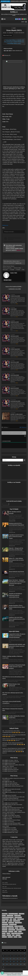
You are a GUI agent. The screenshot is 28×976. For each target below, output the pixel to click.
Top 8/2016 (9, 818)
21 (17, 961)
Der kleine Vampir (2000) (15, 349)
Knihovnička (4, 922)
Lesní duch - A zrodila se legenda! (16, 414)
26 (10, 964)
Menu (4, 19)
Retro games (4, 931)
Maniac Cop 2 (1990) (12, 829)
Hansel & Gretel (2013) (14, 388)
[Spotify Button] (24, 19)
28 (17, 964)
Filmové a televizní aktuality (7, 917)
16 (24, 958)
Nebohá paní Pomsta (12, 771)
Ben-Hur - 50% (11, 781)
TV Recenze (9, 935)
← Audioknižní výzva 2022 (14, 289)
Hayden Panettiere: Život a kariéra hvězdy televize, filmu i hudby (17, 607)
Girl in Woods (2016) (13, 803)
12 (10, 958)
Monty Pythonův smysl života (16, 571)
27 (13, 964)
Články (20, 937)
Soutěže (19, 931)
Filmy (11, 919)
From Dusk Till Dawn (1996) (13, 823)
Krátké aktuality (18, 922)
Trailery (3, 935)
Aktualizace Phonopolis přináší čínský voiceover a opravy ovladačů (17, 666)
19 (10, 961)
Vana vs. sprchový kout (12, 830)
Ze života (15, 937)
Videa (13, 935)
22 (20, 961)
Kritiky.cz (14, 12)
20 (14, 961)
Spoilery (8, 933)
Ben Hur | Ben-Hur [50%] (13, 784)
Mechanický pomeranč (13, 769)
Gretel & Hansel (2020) (14, 375)
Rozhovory (11, 931)
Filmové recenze (5, 919)
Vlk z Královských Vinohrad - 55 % (16, 807)
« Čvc (3, 969)
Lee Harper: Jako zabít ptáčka (14, 817)
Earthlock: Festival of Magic (13, 820)
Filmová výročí (17, 915)
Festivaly (4, 915)
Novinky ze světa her (19, 926)
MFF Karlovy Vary (12, 924)
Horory (14, 28)
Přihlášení (23, 427)
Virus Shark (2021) (14, 30)
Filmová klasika (10, 915)
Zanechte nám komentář (19, 32)
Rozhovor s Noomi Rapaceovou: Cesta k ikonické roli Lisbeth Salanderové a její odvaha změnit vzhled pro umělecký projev (13, 750)
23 (24, 961)
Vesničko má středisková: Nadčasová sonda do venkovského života (15, 595)
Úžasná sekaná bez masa (14, 809)
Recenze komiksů (12, 930)
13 (13, 958)
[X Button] (16, 19)
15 (20, 958)
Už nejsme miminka (12, 783)
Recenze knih (4, 930)
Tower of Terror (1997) (14, 362)
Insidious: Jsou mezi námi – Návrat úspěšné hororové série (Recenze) (17, 619)
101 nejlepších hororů (13, 913)
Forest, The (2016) (12, 795)
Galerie (14, 919)
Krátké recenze (5, 924)
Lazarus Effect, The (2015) (14, 815)
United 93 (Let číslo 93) (13, 761)
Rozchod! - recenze (12, 768)
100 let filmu (4, 913)
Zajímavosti (18, 935)
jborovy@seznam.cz (13, 898)
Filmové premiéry (18, 917)
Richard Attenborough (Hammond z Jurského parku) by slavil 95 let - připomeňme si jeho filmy (13, 858)
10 (3, 958)
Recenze (16, 928)
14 (17, 958)
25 (7, 964)
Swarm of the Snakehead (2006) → (14, 286)
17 (3, 961)
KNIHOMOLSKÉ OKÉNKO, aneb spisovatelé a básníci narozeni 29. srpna (17, 646)
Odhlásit (8, 873)
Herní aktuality (20, 919)
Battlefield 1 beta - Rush (12, 832)
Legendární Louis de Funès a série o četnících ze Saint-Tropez (16, 536)
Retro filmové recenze (20, 930)
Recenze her (21, 928)
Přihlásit (4, 873)
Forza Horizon (10, 821)
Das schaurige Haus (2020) (15, 401)
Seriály (15, 931)
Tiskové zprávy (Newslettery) (17, 933)
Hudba (10, 921)
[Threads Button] (19, 19)
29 (20, 964)
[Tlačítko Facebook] (17, 19)
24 (3, 964)
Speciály (3, 933)
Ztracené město (11, 763)
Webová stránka (8, 280)
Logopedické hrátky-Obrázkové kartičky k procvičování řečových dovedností (17, 635)
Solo (5, 32)
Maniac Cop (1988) (11, 827)
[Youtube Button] (22, 19)
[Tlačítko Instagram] (21, 19)
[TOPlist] (4, 942)
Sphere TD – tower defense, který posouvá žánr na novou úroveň (16, 560)
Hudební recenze (16, 921)
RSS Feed (4, 878)
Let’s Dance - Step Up (13, 760)
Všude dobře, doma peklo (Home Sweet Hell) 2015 (14, 734)
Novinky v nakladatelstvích (7, 926)
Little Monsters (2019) (14, 336)
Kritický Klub (11, 922)
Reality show (11, 928)
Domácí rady (21, 913)
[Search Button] (26, 19)
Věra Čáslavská (11, 813)
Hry (7, 921)
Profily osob (4, 928)
